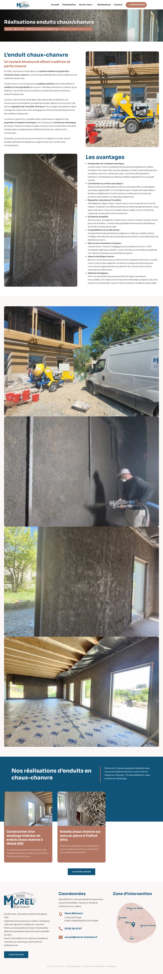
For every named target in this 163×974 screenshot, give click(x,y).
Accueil (55, 5)
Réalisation (111, 966)
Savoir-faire (85, 5)
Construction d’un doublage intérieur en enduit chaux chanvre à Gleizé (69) (24, 838)
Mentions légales (74, 966)
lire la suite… (12, 855)
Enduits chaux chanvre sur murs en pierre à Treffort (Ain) (80, 835)
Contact (118, 5)
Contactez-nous (16, 954)
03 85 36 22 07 (136, 4)
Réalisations (104, 5)
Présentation (69, 5)
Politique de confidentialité (94, 966)
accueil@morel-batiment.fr (81, 937)
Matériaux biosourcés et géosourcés (42, 29)
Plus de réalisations (81, 872)
